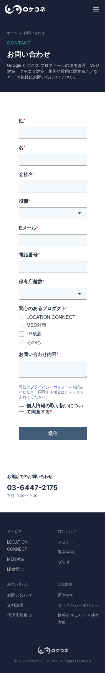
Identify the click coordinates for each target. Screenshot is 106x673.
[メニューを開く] (96, 9)
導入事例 (66, 552)
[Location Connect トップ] (53, 650)
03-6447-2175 (32, 487)
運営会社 (66, 595)
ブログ (64, 562)
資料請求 (15, 605)
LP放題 (13, 569)
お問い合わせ (19, 595)
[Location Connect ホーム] (25, 9)
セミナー (66, 542)
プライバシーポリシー (78, 605)
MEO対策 (15, 559)
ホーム (12, 33)
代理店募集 (17, 615)
